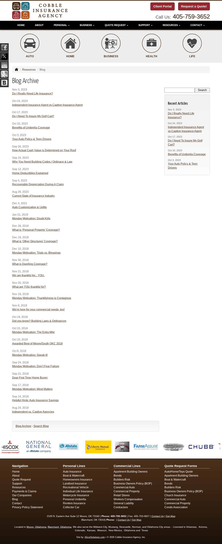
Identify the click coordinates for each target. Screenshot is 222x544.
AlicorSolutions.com (95, 537)
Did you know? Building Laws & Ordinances (39, 320)
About (39, 25)
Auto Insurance (72, 471)
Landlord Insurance (75, 483)
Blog (15, 499)
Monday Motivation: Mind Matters (32, 389)
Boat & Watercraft (73, 475)
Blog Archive (23, 426)
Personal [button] (61, 25)
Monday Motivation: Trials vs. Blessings (36, 252)
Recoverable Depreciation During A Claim (38, 184)
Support (17, 483)
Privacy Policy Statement (27, 507)
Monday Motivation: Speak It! (30, 354)
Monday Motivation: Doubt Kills (31, 218)
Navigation (20, 466)
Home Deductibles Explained (30, 173)
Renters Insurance (74, 503)
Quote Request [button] (115, 25)
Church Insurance (175, 495)
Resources (29, 69)
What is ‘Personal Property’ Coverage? (36, 229)
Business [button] (86, 25)
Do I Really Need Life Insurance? (32, 93)
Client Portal (162, 6)
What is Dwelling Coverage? (29, 263)
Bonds (118, 475)
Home (21, 25)
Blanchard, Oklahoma (59, 526)
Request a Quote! (194, 6)
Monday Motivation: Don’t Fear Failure (35, 366)
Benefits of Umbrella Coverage (31, 127)
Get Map (170, 516)
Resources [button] (170, 25)
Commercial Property (127, 491)
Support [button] (144, 25)
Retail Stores (122, 495)
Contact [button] (196, 25)
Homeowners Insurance (77, 479)
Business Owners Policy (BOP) (133, 483)
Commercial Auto (124, 487)
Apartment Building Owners (130, 471)
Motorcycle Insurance (76, 495)
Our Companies (22, 495)
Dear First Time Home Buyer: (30, 377)
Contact (17, 503)
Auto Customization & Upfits (29, 207)
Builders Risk (122, 479)
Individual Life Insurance (78, 491)
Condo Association (176, 507)
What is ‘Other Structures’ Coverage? (35, 241)
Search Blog (41, 426)
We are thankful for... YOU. (28, 275)
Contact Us (158, 516)
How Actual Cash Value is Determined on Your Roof (44, 150)
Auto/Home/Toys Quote (178, 471)
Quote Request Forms (180, 466)
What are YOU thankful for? (29, 286)
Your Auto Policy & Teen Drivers (31, 139)
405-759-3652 (191, 16)
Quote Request (21, 479)
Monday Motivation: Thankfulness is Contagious (41, 298)
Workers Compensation (128, 499)
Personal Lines (74, 466)
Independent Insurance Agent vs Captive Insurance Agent (47, 104)
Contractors (121, 507)
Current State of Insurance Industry (33, 195)
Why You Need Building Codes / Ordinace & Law (42, 161)
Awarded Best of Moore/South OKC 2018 (37, 343)
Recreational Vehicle (76, 487)
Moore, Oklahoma (36, 526)
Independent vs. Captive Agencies (33, 411)
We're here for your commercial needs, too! (38, 309)
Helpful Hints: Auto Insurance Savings (35, 400)
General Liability (124, 503)
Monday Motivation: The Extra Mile (33, 332)
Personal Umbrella (74, 499)
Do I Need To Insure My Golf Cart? (33, 116)
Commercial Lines (127, 466)
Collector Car (71, 507)
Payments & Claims (24, 491)
